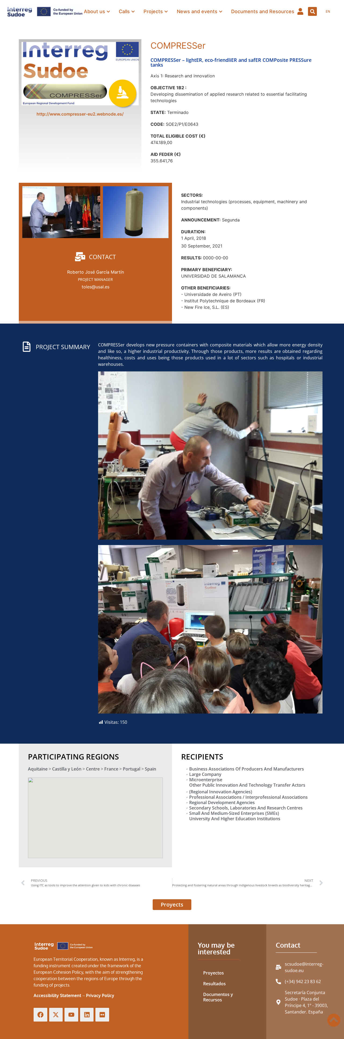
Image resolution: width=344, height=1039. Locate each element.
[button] (312, 11)
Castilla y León (66, 769)
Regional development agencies (222, 802)
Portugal (131, 769)
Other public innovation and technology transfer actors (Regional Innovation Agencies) (247, 788)
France (111, 769)
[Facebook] (40, 1015)
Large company (205, 774)
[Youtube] (71, 1015)
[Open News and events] (221, 11)
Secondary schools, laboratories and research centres (246, 808)
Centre (93, 769)
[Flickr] (102, 1015)
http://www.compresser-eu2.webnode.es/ (80, 114)
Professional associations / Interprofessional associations (248, 797)
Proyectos (213, 973)
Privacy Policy (100, 995)
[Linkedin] (87, 1015)
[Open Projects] (166, 11)
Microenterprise (205, 780)
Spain (150, 769)
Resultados (214, 984)
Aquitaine (38, 769)
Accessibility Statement (57, 995)
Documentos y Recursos (218, 997)
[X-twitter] (56, 1015)
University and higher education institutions (234, 819)
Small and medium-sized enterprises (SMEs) (234, 813)
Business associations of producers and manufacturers (246, 769)
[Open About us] (108, 11)
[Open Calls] (133, 11)
